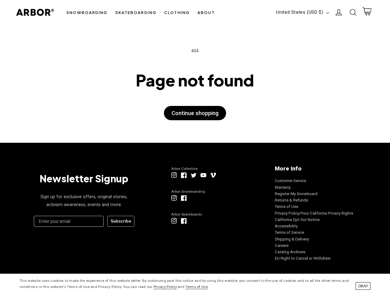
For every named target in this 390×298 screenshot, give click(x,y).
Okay (363, 286)
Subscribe (121, 221)
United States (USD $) (299, 12)
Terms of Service (289, 232)
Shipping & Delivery (292, 239)
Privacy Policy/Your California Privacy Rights (314, 213)
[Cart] (367, 12)
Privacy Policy (165, 287)
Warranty (283, 187)
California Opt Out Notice (297, 219)
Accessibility (286, 226)
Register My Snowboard (296, 193)
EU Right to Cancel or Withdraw (303, 258)
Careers (282, 245)
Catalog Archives (290, 252)
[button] (87, 12)
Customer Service (290, 180)
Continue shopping (195, 113)
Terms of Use (286, 206)
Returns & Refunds (291, 200)
